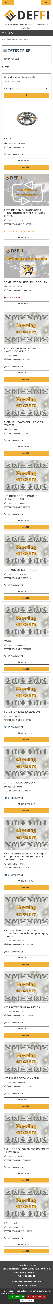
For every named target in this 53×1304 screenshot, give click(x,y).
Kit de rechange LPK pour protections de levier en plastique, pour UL (26, 933)
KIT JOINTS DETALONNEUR (21, 1078)
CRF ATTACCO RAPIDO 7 (19, 782)
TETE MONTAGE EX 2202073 (22, 711)
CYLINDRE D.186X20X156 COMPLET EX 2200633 (26, 1150)
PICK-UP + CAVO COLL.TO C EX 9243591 (23, 424)
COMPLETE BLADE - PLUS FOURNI (26, 282)
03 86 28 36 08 (29, 1276)
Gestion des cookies (26, 1285)
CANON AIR (11, 1222)
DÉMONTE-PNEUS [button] (12, 59)
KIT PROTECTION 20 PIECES (22, 1007)
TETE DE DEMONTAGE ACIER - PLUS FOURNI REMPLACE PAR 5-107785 (25, 212)
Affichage (8, 88)
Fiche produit (28, 160)
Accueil (19, 39)
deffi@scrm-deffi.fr (28, 1272)
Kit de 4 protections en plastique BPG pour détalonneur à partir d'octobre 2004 (25, 856)
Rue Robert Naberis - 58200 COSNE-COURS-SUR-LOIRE (26, 1269)
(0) (8, 2)
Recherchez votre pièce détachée (19, 77)
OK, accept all (17, 1297)
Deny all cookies (37, 1297)
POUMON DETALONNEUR (20, 569)
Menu (8, 32)
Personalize (26, 1300)
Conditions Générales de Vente (26, 1281)
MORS (8, 640)
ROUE (7, 139)
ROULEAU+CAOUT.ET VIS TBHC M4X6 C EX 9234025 (24, 350)
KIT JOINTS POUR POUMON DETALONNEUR (21, 497)
